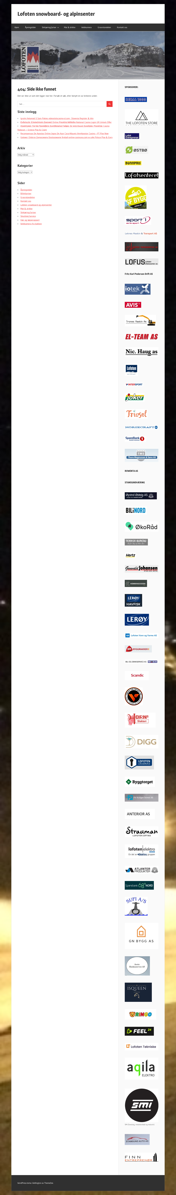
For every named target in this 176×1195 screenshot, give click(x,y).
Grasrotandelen (104, 27)
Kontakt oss (122, 27)
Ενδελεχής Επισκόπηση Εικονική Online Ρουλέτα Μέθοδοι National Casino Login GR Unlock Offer (66, 122)
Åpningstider (30, 27)
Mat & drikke (69, 27)
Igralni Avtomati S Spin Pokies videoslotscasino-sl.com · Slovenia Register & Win (57, 118)
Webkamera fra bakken (31, 223)
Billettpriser (25, 193)
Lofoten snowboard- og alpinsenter (56, 14)
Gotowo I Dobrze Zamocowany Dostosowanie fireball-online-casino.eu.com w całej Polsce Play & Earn (66, 137)
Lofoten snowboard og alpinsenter (36, 205)
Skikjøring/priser (49, 27)
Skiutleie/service (28, 216)
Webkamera (86, 27)
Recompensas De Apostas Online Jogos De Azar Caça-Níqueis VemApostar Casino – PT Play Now (64, 133)
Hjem (16, 27)
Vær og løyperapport (30, 220)
